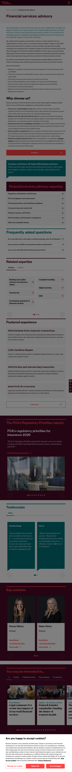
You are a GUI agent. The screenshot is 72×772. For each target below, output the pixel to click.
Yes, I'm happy (55, 766)
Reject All (35, 766)
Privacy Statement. (44, 760)
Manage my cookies (15, 766)
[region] (36, 753)
